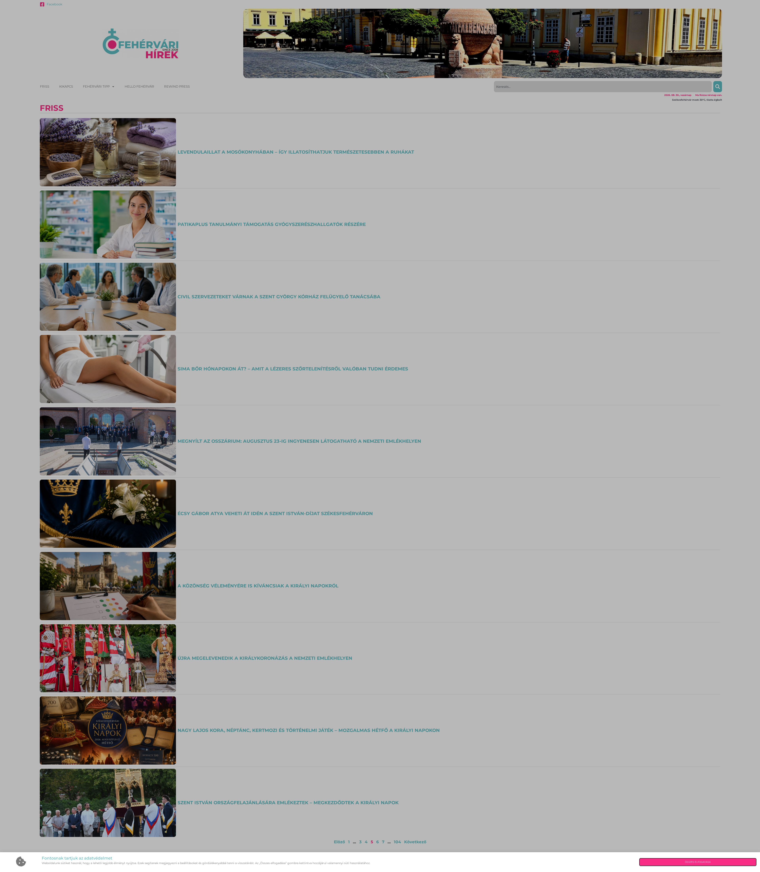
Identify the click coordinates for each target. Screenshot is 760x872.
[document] (380, 436)
